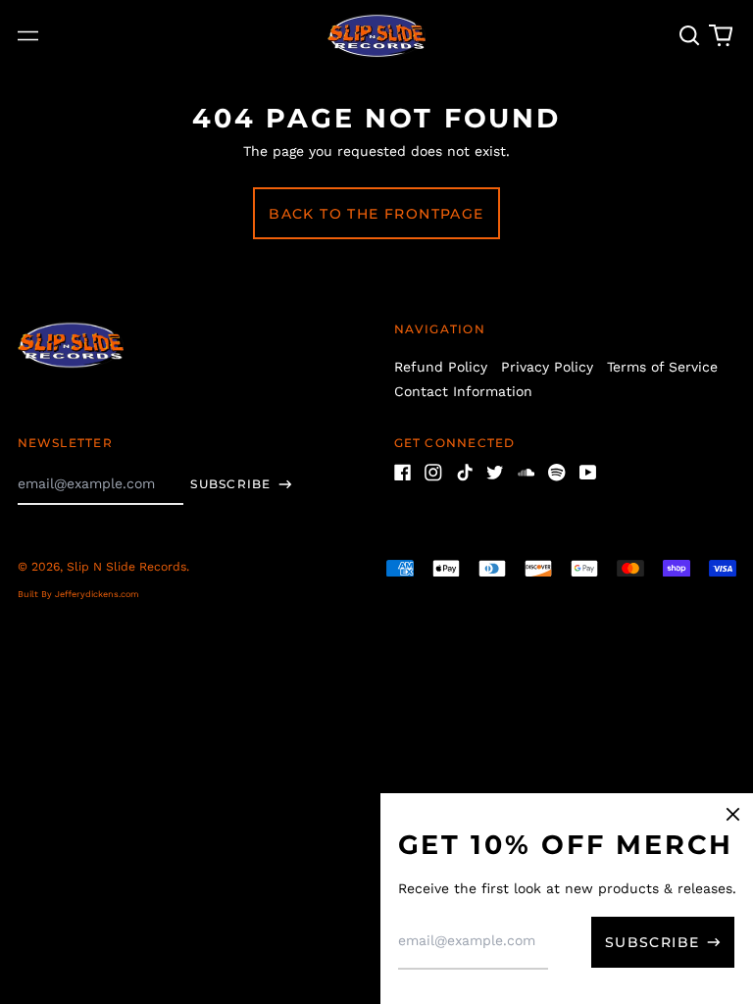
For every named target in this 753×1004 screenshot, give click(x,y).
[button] (690, 36)
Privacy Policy (547, 367)
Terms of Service (662, 367)
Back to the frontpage (376, 214)
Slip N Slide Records (126, 567)
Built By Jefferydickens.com (78, 594)
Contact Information (463, 391)
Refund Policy (440, 367)
